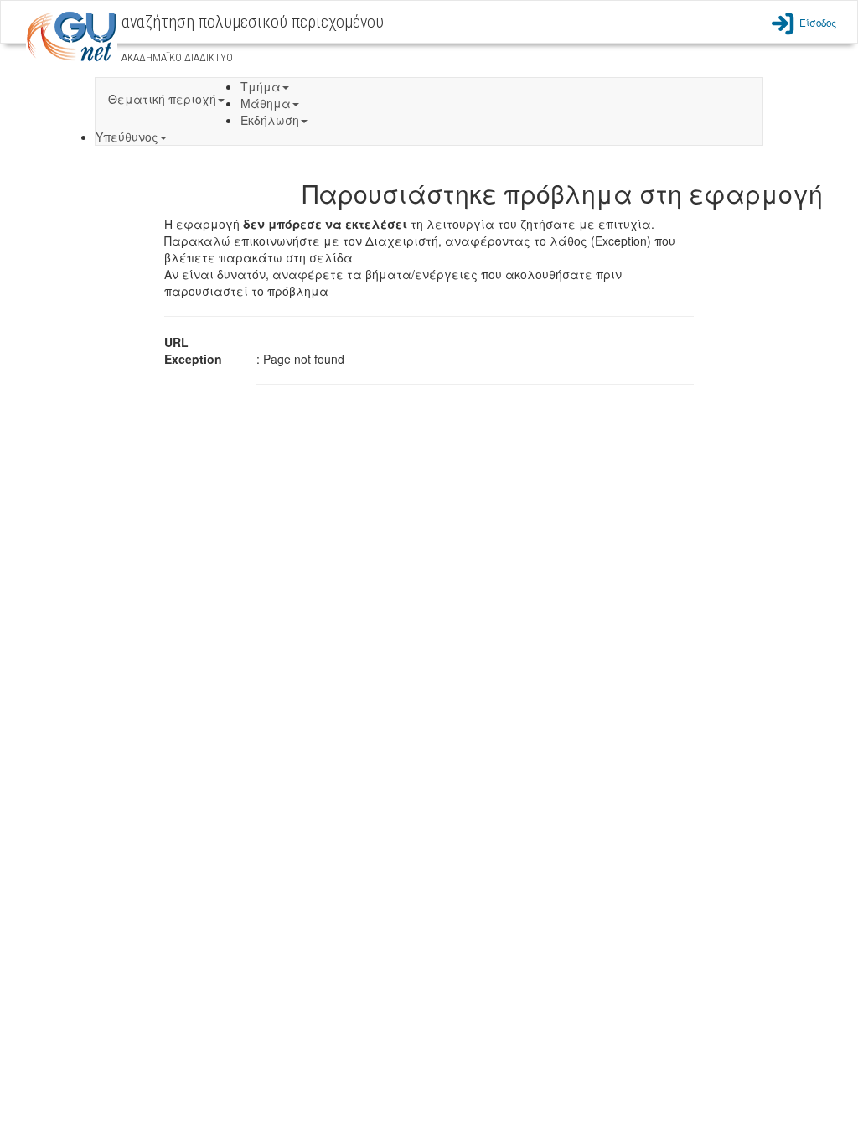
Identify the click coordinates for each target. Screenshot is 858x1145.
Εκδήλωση (269, 119)
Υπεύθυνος (127, 136)
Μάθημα (265, 103)
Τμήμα (260, 86)
